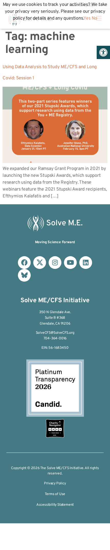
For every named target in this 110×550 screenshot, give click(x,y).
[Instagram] (55, 262)
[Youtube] (70, 262)
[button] (103, 52)
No (94, 18)
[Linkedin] (85, 262)
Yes (86, 18)
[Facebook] (24, 262)
